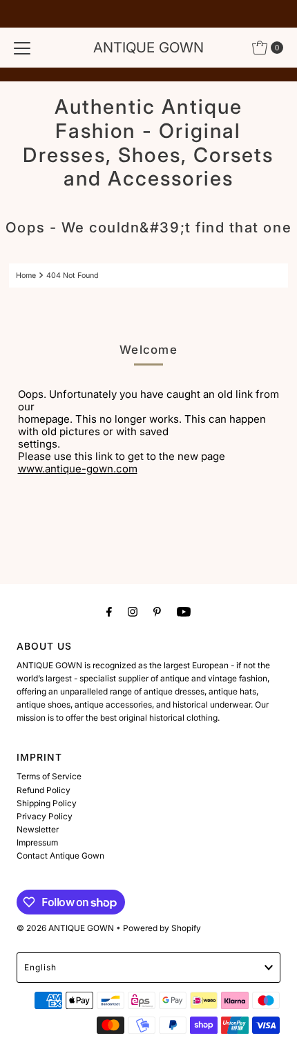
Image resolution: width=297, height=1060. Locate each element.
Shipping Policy (47, 803)
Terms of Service (49, 776)
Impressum (37, 842)
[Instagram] (132, 611)
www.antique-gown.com (77, 468)
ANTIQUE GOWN (148, 47)
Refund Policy (43, 790)
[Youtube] (184, 611)
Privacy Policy (45, 816)
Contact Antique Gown (60, 855)
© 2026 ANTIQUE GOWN (65, 928)
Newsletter (38, 829)
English (40, 967)
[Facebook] (109, 611)
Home (26, 275)
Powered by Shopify (162, 928)
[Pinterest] (157, 611)
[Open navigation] (22, 47)
